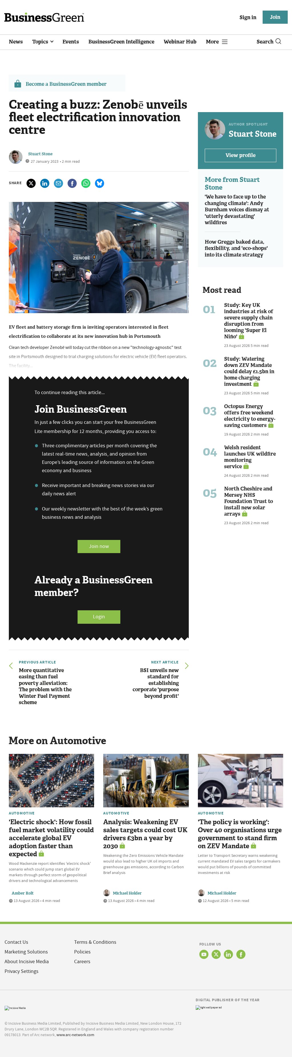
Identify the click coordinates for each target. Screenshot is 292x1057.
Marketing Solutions (26, 952)
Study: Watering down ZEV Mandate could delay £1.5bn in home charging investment (249, 371)
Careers (82, 961)
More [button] (213, 41)
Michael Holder (127, 893)
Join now (99, 546)
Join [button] (275, 17)
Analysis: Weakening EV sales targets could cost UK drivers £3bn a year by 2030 (145, 834)
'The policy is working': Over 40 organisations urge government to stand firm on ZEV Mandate (240, 834)
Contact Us (16, 942)
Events (70, 41)
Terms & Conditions (95, 942)
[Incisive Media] (15, 1008)
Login (99, 616)
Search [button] (265, 41)
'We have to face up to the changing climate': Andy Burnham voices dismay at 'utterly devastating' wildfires (237, 209)
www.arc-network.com (75, 1034)
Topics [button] (40, 41)
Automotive (22, 813)
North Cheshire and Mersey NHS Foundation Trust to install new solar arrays (248, 501)
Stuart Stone (40, 154)
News (16, 41)
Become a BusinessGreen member (66, 84)
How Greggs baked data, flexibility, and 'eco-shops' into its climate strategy (236, 248)
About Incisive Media (27, 961)
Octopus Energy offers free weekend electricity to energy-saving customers (249, 416)
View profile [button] (241, 155)
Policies (82, 952)
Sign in (248, 17)
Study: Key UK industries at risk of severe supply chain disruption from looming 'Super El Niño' (248, 321)
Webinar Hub (180, 41)
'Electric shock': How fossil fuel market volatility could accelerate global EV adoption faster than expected (51, 838)
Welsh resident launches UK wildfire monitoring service (250, 457)
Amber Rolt (23, 893)
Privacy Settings (21, 971)
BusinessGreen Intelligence (121, 41)
